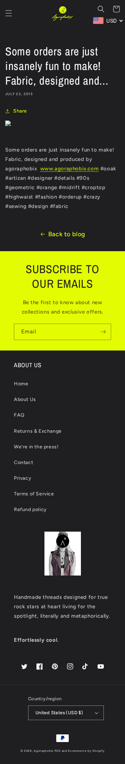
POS (58, 751)
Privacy (22, 478)
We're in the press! (36, 447)
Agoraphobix (43, 751)
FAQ (19, 415)
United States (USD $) (59, 712)
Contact (23, 462)
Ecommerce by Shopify (86, 751)
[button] (8, 13)
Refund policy (30, 509)
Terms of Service (34, 494)
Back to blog (66, 234)
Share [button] (20, 111)
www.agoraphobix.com (69, 168)
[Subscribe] (103, 332)
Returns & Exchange (38, 431)
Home (21, 384)
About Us (25, 399)
